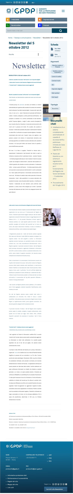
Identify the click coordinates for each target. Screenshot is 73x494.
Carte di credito (56, 76)
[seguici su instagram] (17, 2)
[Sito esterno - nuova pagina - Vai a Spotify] (66, 484)
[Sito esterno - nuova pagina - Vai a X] (63, 484)
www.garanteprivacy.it (30, 427)
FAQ (50, 458)
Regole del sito (13, 481)
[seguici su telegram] (22, 2)
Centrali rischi (56, 81)
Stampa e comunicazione (22, 38)
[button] (38, 54)
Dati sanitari (55, 93)
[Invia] (59, 30)
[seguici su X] (24, 2)
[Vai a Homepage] (19, 448)
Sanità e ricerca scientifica (57, 71)
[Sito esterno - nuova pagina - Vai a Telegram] (61, 484)
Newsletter (37, 38)
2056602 (57, 51)
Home (10, 38)
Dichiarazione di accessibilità (18, 478)
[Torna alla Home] (31, 10)
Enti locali (55, 97)
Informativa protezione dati (17, 475)
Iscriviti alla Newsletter (54, 489)
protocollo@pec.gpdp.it (34, 469)
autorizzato (21, 104)
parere (24, 210)
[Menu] (63, 11)
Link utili (11, 487)
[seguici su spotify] (27, 2)
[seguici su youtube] (19, 2)
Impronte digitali (57, 89)
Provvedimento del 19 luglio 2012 (59, 183)
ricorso (16, 352)
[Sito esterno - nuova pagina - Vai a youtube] (58, 484)
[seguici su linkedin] (14, 2)
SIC (53, 85)
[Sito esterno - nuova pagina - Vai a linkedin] (53, 484)
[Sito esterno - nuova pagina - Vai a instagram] (56, 484)
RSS (50, 461)
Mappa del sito (13, 484)
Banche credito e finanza (57, 66)
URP (50, 455)
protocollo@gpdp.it (12, 469)
